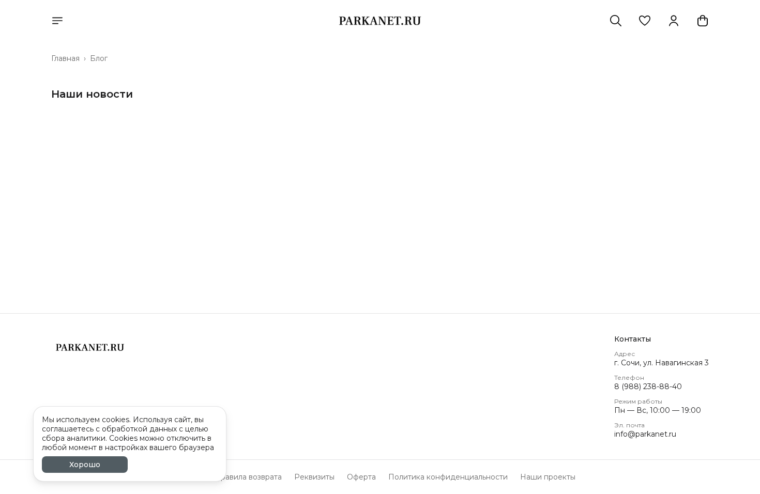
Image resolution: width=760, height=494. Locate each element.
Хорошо (84, 464)
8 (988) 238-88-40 (648, 386)
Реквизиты (314, 477)
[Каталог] (57, 20)
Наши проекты (547, 477)
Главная (65, 58)
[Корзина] (702, 20)
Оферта (361, 477)
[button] (645, 20)
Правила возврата (248, 477)
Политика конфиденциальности (448, 477)
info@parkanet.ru (645, 434)
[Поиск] (616, 20)
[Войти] (673, 20)
